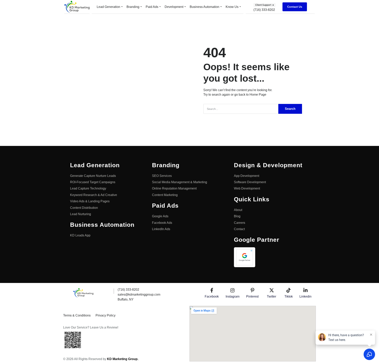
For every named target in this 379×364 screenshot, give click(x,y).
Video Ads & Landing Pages (90, 201)
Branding (133, 6)
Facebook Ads (162, 222)
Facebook (212, 296)
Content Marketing (165, 195)
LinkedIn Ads (161, 229)
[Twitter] (271, 290)
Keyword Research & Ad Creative (93, 195)
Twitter (271, 296)
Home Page (258, 94)
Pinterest (252, 296)
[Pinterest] (252, 290)
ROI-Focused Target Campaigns (92, 182)
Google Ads (160, 216)
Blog (237, 216)
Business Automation (204, 6)
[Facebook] (211, 290)
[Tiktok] (288, 290)
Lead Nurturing (80, 214)
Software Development (250, 182)
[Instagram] (232, 290)
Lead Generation (108, 6)
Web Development (247, 188)
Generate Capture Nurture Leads (93, 175)
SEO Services (162, 175)
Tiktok (288, 296)
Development (174, 6)
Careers (239, 222)
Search (290, 108)
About (238, 210)
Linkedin (305, 296)
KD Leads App (80, 235)
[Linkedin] (305, 290)
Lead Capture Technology (88, 188)
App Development (246, 175)
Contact (239, 229)
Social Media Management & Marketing (179, 182)
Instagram (232, 296)
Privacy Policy (105, 315)
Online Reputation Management (174, 188)
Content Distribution (84, 207)
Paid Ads (152, 6)
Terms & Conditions (77, 315)
